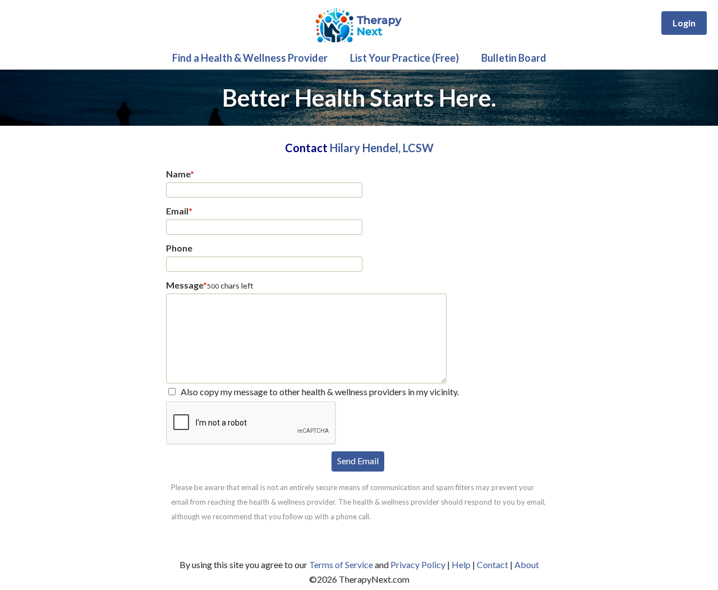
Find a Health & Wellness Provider (250, 58)
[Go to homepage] (359, 42)
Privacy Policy (417, 564)
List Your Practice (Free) (404, 58)
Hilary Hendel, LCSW (382, 147)
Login (684, 22)
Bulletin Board (513, 58)
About (526, 564)
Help (461, 564)
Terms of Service (341, 564)
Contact (492, 564)
